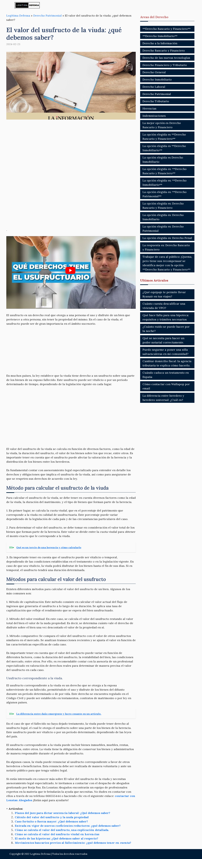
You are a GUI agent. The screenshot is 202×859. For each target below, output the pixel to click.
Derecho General (154, 72)
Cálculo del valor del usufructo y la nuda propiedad (52, 817)
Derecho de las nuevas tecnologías (166, 58)
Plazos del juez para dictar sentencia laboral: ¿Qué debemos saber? (62, 813)
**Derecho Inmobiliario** (160, 36)
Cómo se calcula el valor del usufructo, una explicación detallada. (62, 830)
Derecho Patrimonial (47, 15)
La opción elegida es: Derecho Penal (167, 238)
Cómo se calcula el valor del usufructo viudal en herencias (57, 834)
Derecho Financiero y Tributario (165, 65)
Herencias (149, 108)
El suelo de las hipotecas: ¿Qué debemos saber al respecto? (56, 838)
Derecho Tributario (156, 101)
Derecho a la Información (160, 43)
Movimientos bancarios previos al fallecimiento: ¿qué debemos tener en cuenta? (73, 843)
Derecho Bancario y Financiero (164, 50)
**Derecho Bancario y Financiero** (166, 29)
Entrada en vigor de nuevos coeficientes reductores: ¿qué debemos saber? (68, 825)
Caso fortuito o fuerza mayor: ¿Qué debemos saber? (51, 821)
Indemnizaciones (154, 116)
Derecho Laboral (154, 87)
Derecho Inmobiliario (157, 79)
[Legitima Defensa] (27, 5)
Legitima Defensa (18, 15)
